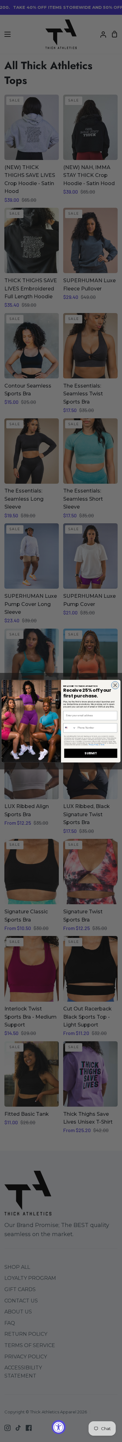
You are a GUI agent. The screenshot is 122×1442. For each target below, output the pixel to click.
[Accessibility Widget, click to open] (59, 1427)
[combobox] (70, 727)
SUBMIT (90, 753)
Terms (102, 744)
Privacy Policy (94, 744)
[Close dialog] (115, 685)
